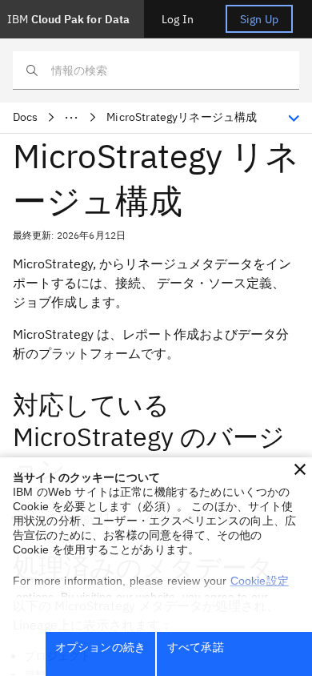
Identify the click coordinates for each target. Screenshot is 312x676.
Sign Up (259, 19)
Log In (178, 19)
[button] (300, 469)
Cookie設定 (259, 580)
